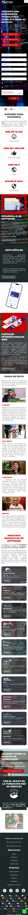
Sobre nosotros (14, 871)
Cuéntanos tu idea (1, 76)
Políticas (14, 878)
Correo (1, 57)
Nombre (1, 52)
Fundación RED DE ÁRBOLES (16, 785)
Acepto (15, 87)
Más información (9, 240)
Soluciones (14, 850)
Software (14, 857)
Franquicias (14, 875)
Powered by (9, 914)
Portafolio (14, 881)
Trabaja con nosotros (14, 885)
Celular (1, 62)
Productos (14, 860)
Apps (14, 854)
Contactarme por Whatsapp (13, 82)
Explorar (7, 580)
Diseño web (14, 864)
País (1, 67)
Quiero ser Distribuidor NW (13, 771)
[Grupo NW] (6, 3)
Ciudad (1, 71)
